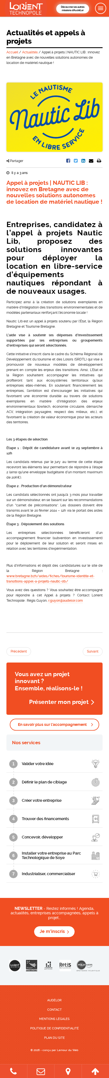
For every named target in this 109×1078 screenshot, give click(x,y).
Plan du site (54, 1038)
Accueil (12, 52)
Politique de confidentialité (54, 1028)
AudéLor (54, 1000)
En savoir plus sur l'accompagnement (52, 724)
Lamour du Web (67, 1050)
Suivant (92, 651)
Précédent (19, 651)
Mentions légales (54, 1019)
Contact (54, 1010)
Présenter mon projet (59, 702)
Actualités (30, 52)
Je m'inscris (52, 931)
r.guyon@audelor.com (65, 601)
